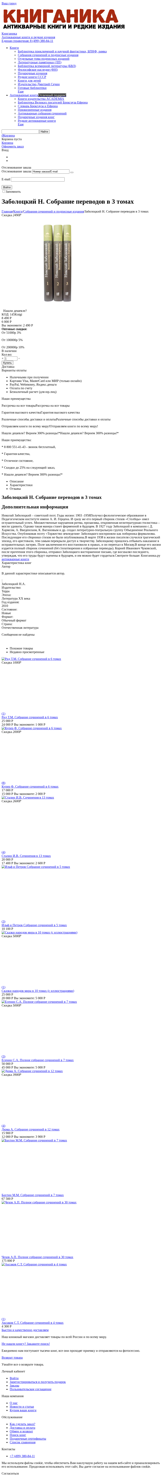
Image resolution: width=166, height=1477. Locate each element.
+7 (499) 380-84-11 (22, 1456)
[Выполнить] (71, 172)
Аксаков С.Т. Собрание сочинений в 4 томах (33, 1322)
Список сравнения (22, 1442)
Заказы (14, 1385)
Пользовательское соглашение (30, 1389)
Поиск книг (18, 1435)
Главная (7, 211)
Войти (14, 1378)
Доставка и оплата (22, 1427)
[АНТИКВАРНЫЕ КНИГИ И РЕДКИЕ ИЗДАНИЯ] (64, 30)
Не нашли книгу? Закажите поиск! (26, 1343)
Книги (17, 211)
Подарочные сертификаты (28, 1438)
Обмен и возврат (21, 1431)
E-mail (6, 179)
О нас (14, 1403)
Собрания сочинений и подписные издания (53, 211)
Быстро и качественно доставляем (25, 1330)
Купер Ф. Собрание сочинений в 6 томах (30, 786)
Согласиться (10, 1473)
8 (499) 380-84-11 (27, 41)
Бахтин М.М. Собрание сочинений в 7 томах (33, 1195)
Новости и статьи (22, 1406)
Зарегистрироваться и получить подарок (38, 1382)
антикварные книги (15, 559)
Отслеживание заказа (16, 171)
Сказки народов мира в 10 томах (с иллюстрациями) (38, 991)
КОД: (5, 314)
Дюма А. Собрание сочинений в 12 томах (31, 1129)
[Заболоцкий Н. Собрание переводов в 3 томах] (57, 307)
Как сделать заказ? (22, 1424)
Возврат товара (12, 1357)
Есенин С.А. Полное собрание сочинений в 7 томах (38, 1060)
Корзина (7, 142)
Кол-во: (7, 354)
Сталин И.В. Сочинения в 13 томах (26, 856)
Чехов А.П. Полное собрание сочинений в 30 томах (37, 1257)
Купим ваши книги (23, 1410)
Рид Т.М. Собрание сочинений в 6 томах (30, 717)
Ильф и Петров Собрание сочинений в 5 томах (34, 925)
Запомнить (13, 191)
